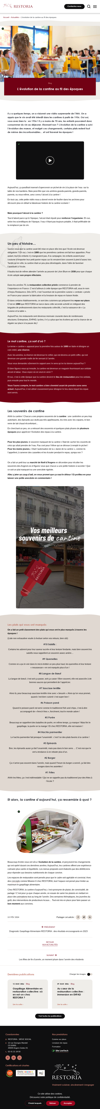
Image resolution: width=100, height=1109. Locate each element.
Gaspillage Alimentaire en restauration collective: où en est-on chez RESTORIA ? (28, 993)
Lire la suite (17, 1004)
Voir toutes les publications (50, 1016)
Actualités (15, 17)
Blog (50, 83)
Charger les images (78, 974)
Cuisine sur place (59, 1039)
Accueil (6, 17)
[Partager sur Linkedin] (90, 917)
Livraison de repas (59, 1043)
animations (22, 897)
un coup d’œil (26, 474)
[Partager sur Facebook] (78, 917)
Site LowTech (62, 1050)
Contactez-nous (74, 6)
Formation (56, 1047)
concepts (15, 881)
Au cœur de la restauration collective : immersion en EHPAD (71, 991)
